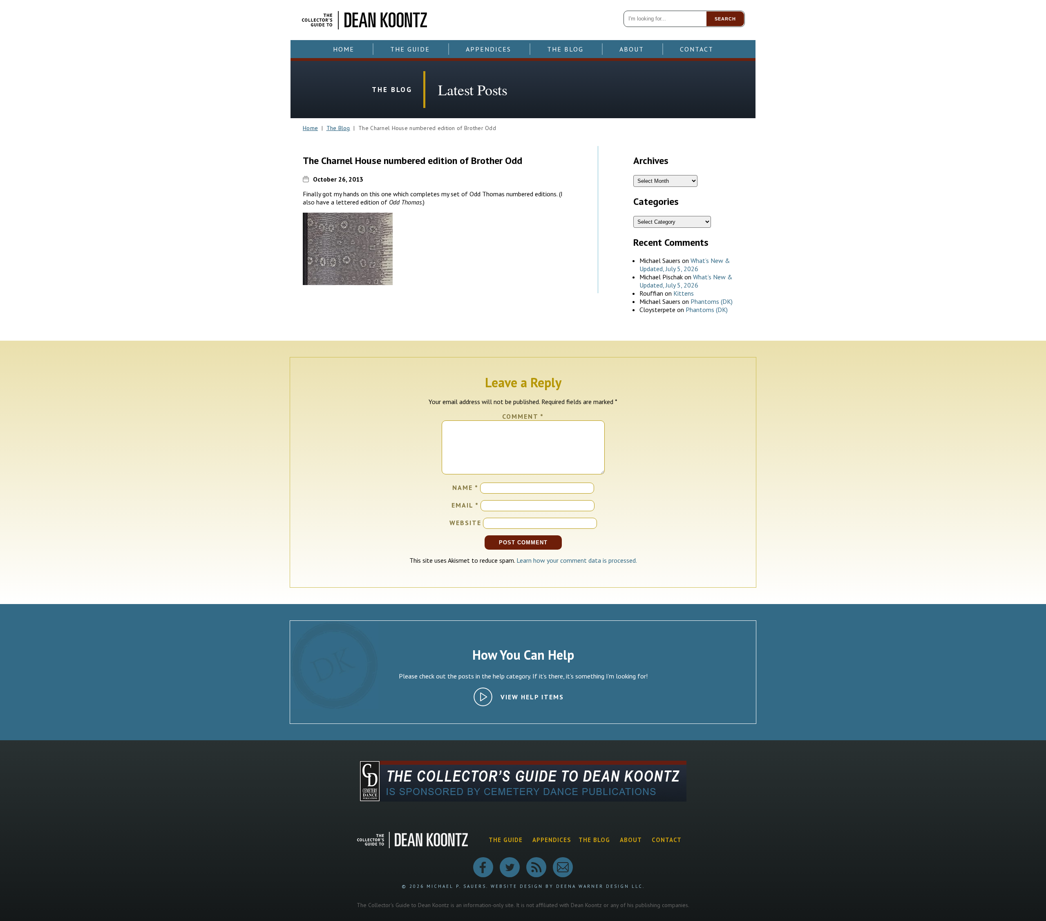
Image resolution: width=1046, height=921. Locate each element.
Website (465, 523)
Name (465, 487)
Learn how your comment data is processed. (576, 560)
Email (465, 505)
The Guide (410, 49)
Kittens (683, 293)
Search (725, 18)
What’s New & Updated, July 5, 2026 (684, 264)
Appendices (488, 49)
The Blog (565, 49)
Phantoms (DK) (712, 301)
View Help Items (532, 697)
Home (343, 49)
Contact (696, 49)
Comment (523, 416)
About (631, 49)
